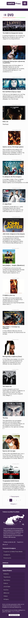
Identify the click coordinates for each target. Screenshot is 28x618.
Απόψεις (6, 599)
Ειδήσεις (6, 574)
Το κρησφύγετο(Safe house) (11, 481)
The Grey (5, 418)
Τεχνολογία (7, 577)
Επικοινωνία (7, 558)
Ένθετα (6, 583)
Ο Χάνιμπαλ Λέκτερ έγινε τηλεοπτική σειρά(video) (14, 62)
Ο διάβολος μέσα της (9, 295)
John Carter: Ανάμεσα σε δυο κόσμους (14, 234)
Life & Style (7, 586)
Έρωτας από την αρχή (9, 451)
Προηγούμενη (15, 496)
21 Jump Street (7, 204)
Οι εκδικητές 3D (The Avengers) (12, 177)
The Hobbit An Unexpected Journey (13, 33)
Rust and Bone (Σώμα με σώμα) (12, 91)
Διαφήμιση (7, 555)
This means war (7, 386)
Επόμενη (13, 504)
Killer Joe (5, 121)
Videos (6, 596)
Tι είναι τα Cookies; (15, 611)
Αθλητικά (6, 593)
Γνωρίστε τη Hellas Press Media (13, 551)
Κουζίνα (6, 589)
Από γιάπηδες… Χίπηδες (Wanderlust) (13, 265)
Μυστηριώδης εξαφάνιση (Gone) (12, 356)
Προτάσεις (7, 580)
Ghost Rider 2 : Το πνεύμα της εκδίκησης (11, 327)
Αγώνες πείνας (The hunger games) (13, 147)
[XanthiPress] (14, 3)
